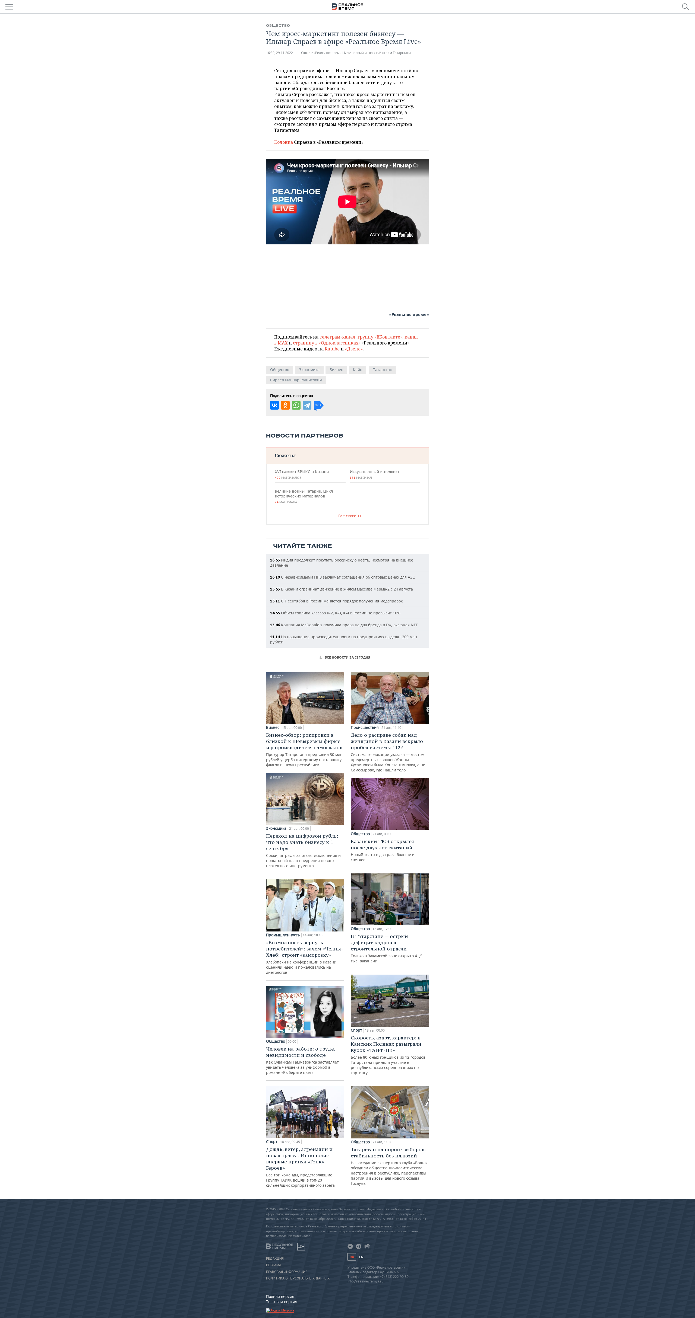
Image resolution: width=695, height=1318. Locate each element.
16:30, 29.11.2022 (279, 52)
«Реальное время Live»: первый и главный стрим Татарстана (362, 52)
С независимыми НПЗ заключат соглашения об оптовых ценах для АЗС (342, 577)
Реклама (273, 1265)
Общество (278, 25)
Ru (352, 1257)
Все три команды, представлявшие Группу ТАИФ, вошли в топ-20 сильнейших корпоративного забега (300, 1167)
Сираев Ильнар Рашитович (296, 379)
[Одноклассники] (285, 405)
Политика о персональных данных (298, 1278)
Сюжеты (285, 455)
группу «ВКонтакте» (380, 337)
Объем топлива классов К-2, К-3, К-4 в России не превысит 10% (335, 612)
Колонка (284, 142)
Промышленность (283, 935)
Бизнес (336, 369)
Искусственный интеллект (374, 474)
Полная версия (280, 1296)
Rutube (332, 349)
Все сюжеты (349, 515)
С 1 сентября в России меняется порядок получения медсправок (336, 601)
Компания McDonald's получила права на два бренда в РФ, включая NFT (344, 624)
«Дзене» (354, 349)
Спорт (271, 1142)
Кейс (357, 369)
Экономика (309, 369)
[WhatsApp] (296, 405)
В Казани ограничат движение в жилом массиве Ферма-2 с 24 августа (341, 589)
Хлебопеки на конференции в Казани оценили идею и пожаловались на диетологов (304, 957)
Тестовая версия (281, 1301)
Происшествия (365, 727)
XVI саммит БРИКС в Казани (302, 474)
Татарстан (382, 369)
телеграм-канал (337, 337)
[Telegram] (307, 405)
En (361, 1257)
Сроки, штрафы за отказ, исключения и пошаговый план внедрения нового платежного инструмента (303, 850)
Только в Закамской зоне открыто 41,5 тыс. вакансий (386, 948)
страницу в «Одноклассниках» (327, 343)
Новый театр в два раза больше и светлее (383, 850)
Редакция (275, 1258)
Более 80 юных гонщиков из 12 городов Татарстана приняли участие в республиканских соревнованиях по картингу (388, 1055)
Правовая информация (286, 1272)
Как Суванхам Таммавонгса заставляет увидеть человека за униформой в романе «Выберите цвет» (302, 1060)
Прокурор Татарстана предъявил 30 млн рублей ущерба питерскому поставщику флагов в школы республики (304, 749)
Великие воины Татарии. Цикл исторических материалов (304, 496)
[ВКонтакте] (274, 405)
